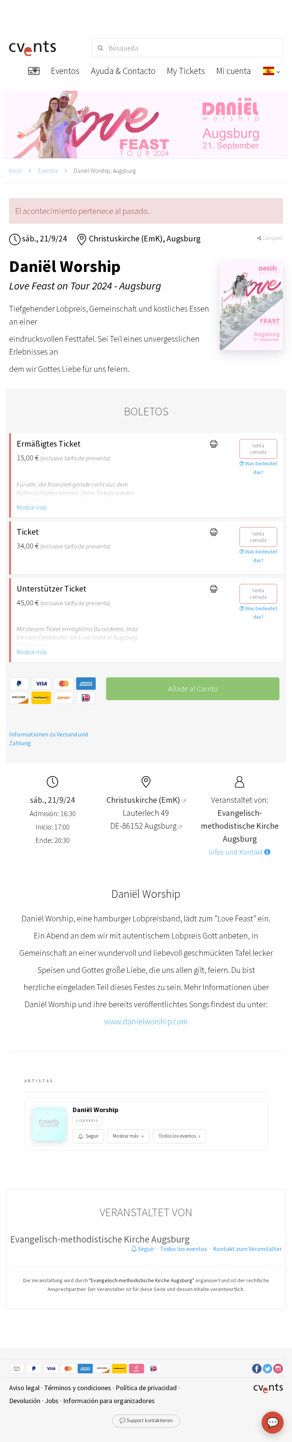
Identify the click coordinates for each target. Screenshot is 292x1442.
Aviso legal (24, 1387)
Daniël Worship (95, 1110)
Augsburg (161, 825)
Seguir (92, 1136)
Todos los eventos (177, 1136)
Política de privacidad (146, 1387)
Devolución (24, 1400)
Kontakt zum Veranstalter (247, 1248)
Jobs (52, 1400)
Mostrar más (31, 507)
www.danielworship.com (146, 1021)
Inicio (15, 170)
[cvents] (43, 47)
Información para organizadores (109, 1400)
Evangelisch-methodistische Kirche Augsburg (100, 1239)
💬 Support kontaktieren (146, 1420)
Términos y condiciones (77, 1387)
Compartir (272, 238)
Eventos (48, 170)
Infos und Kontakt (236, 852)
